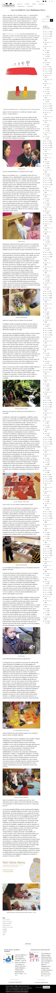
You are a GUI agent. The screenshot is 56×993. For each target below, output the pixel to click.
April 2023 (47, 147)
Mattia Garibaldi (7, 923)
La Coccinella (6, 919)
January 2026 (48, 46)
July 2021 (47, 215)
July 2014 (47, 474)
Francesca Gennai (7, 921)
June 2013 (47, 514)
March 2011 (48, 596)
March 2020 (48, 263)
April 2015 (47, 444)
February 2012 (48, 561)
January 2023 (48, 157)
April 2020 (47, 258)
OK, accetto (39, 987)
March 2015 (48, 446)
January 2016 (48, 417)
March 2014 (48, 483)
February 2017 (48, 376)
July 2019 (47, 291)
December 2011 (48, 569)
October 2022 (48, 170)
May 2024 (47, 108)
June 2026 (47, 31)
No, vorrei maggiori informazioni (19, 991)
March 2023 (48, 149)
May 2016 (47, 404)
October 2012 (48, 540)
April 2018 (47, 335)
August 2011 (48, 586)
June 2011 (47, 590)
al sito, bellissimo (15, 37)
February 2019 (48, 304)
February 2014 (48, 487)
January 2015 (48, 454)
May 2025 (47, 71)
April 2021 (47, 221)
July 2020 (47, 252)
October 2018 (48, 320)
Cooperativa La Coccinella (12, 34)
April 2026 (47, 36)
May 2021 (47, 219)
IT (49, 1)
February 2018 (48, 341)
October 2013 (48, 503)
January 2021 (48, 232)
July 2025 (47, 66)
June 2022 (47, 180)
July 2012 (47, 548)
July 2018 (47, 328)
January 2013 (48, 528)
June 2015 (47, 439)
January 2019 (48, 308)
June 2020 (47, 254)
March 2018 (48, 337)
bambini (5, 931)
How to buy (41, 4)
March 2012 (48, 557)
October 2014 (48, 466)
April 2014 (47, 481)
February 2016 (48, 413)
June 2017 (47, 365)
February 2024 (48, 116)
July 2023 (47, 141)
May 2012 (47, 553)
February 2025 (48, 79)
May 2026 (47, 34)
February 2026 (48, 42)
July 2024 (47, 104)
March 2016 (48, 409)
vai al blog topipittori (14, 982)
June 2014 (47, 476)
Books (33, 4)
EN (52, 1)
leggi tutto (47, 975)
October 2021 (48, 207)
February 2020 (48, 267)
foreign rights (20, 6)
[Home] (9, 5)
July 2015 (47, 437)
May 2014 (47, 479)
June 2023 (47, 143)
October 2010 (48, 617)
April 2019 (47, 297)
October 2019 (48, 283)
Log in (38, 1)
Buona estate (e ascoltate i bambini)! (12, 950)
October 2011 (48, 577)
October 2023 (48, 133)
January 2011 (48, 604)
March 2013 (48, 520)
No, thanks (46, 987)
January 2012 (48, 565)
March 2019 (48, 300)
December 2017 (48, 349)
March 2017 (48, 372)
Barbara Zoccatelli (7, 927)
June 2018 (47, 330)
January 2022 (48, 194)
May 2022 (47, 182)
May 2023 (47, 145)
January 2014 (48, 491)
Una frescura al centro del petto (40, 950)
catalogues (30, 6)
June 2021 (47, 217)
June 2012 (47, 551)
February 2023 (48, 153)
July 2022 (47, 178)
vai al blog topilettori (41, 982)
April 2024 (47, 110)
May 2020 (47, 256)
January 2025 (48, 83)
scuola (4, 932)
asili (4, 934)
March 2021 (48, 224)
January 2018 (48, 345)
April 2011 (47, 594)
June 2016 (47, 402)
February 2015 (48, 450)
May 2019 (47, 295)
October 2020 (48, 244)
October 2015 (48, 429)
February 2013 (48, 524)
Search (52, 20)
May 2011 (47, 592)
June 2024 (47, 106)
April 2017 (47, 369)
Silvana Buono (6, 925)
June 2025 (47, 69)
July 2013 (47, 511)
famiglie (5, 929)
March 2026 (48, 38)
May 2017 (47, 367)
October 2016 (48, 392)
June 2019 (47, 293)
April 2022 (47, 184)
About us (19, 4)
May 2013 (47, 516)
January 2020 (48, 271)
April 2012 (47, 555)
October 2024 (48, 95)
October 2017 (48, 357)
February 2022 (48, 190)
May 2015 (47, 442)
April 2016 (47, 407)
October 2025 (48, 58)
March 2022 (48, 186)
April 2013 (47, 518)
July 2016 (47, 400)
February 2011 (48, 600)
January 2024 (48, 120)
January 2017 (48, 380)
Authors (27, 4)
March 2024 (48, 112)
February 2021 (48, 228)
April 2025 (47, 73)
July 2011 (47, 588)
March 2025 (48, 75)
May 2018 (47, 332)
